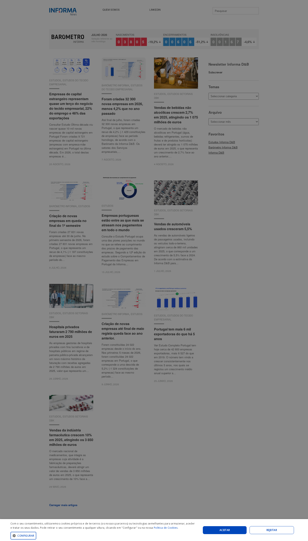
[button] (103, 535)
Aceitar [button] (225, 530)
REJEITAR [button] (272, 530)
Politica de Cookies (166, 528)
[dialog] (154, 530)
